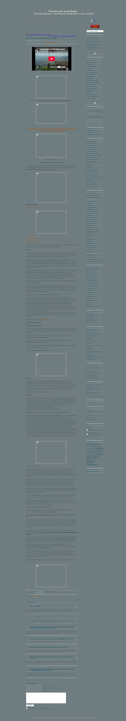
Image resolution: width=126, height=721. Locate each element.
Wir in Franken (90, 92)
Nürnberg (89, 237)
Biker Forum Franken (92, 221)
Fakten (98, 448)
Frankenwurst (90, 339)
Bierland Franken (91, 349)
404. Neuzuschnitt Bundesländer (94, 41)
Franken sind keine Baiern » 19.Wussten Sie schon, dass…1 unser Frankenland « (51, 657)
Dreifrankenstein (90, 193)
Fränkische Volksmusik (92, 169)
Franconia (89, 298)
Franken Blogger (91, 141)
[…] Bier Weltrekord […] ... (93, 113)
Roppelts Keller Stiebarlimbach (94, 333)
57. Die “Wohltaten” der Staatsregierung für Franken (62, 36)
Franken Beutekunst (91, 62)
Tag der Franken (91, 84)
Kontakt (28, 20)
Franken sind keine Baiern (63, 11)
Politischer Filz (90, 78)
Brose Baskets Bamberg (92, 415)
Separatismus (91, 459)
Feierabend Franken (91, 211)
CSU (88, 446)
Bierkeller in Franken (91, 359)
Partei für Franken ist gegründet (94, 384)
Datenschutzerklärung (43, 20)
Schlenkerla (89, 347)
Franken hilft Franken (92, 376)
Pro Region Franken (91, 247)
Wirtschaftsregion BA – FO (93, 255)
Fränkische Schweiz (91, 270)
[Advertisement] (49, 30)
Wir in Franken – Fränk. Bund (94, 373)
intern (42, 40)
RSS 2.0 (56, 591)
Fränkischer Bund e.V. (92, 371)
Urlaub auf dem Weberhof (93, 153)
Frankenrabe (90, 235)
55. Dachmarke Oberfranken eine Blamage (38, 35)
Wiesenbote (89, 251)
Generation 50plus (77, 717)
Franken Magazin (91, 257)
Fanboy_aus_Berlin (35, 606)
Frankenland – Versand (92, 229)
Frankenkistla (90, 343)
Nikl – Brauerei (90, 331)
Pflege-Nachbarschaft (60, 717)
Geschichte (89, 452)
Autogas (44, 717)
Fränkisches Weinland (92, 278)
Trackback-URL (40, 591)
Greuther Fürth (90, 417)
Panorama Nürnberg (91, 223)
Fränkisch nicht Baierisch (93, 217)
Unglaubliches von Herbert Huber (95, 134)
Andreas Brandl (90, 443)
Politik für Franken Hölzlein (93, 130)
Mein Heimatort (90, 313)
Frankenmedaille (90, 64)
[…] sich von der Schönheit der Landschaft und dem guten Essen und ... (95, 121)
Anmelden (89, 426)
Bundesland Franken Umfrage (94, 197)
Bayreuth (89, 322)
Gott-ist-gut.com (90, 403)
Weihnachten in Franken (92, 90)
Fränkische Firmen (91, 70)
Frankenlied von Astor (92, 184)
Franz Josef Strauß (97, 451)
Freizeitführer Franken (92, 284)
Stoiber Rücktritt (90, 132)
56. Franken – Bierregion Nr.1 (42, 38)
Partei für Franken (91, 76)
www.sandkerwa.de (31, 242)
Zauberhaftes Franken (92, 318)
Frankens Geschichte (92, 66)
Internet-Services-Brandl (92, 471)
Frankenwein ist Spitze (92, 151)
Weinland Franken (91, 276)
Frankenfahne (90, 219)
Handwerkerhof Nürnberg (93, 282)
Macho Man (34, 717)
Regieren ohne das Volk (92, 80)
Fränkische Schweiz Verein (93, 365)
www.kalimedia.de (46, 319)
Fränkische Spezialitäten (92, 159)
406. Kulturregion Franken (93, 37)
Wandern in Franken (91, 274)
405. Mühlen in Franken (92, 39)
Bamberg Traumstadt (92, 300)
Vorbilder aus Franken (92, 86)
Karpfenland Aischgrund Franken (94, 345)
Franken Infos (90, 290)
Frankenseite (90, 68)
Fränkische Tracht (91, 145)
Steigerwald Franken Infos (93, 292)
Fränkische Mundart (91, 147)
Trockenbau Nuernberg (88, 717)
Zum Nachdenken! (91, 98)
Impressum (33, 20)
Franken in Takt (90, 249)
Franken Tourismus (91, 288)
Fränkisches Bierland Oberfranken (95, 176)
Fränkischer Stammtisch (92, 367)
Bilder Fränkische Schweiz (93, 306)
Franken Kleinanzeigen (92, 201)
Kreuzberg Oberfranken (92, 286)
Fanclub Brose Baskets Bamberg (94, 411)
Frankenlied (51, 42)
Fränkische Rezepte (91, 341)
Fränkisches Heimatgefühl (93, 195)
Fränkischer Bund (91, 74)
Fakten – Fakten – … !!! (92, 60)
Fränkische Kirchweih (92, 321)
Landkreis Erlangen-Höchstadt (94, 261)
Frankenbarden (90, 205)
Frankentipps (90, 215)
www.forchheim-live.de (32, 208)
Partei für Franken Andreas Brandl (95, 396)
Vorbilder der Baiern (91, 88)
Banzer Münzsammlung (92, 444)
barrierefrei (69, 717)
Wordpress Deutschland (92, 436)
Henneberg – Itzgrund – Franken (94, 259)
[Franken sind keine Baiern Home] (93, 21)
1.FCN (88, 413)
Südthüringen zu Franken (93, 209)
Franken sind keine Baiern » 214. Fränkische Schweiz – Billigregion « (48, 638)
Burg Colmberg (90, 294)
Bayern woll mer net (91, 149)
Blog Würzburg (90, 165)
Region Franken (90, 203)
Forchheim (89, 304)
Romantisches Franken (92, 296)
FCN (39, 717)
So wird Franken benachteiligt (94, 82)
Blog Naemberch (91, 157)
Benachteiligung (98, 444)
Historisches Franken (92, 239)
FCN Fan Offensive (91, 419)
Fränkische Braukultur (92, 143)
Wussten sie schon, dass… (93, 96)
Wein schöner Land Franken (93, 268)
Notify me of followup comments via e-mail (39, 708)
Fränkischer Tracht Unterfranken (94, 155)
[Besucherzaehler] (95, 27)
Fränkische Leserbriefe (92, 72)
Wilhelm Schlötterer (92, 463)
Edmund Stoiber (90, 449)
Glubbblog (89, 409)
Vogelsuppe (50, 717)
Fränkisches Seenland (92, 272)
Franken (89, 451)
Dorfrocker (89, 241)
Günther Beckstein (96, 452)
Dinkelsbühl (89, 302)
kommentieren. (36, 595)
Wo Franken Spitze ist (39, 593)
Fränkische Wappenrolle (92, 213)
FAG (88, 369)
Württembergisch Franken (93, 243)
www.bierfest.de (30, 235)
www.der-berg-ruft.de (31, 238)
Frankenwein (90, 167)
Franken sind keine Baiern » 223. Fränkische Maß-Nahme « (45, 647)
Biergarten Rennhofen (92, 329)
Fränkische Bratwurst (92, 175)
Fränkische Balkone (91, 245)
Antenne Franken (91, 225)
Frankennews (90, 227)
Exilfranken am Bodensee (93, 378)
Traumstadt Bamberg (92, 280)
